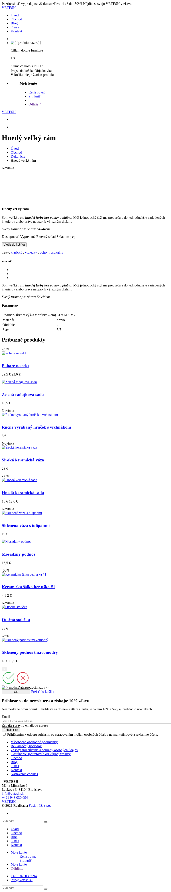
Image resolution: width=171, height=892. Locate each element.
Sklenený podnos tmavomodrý (30, 652)
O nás (15, 27)
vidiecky (31, 252)
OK (16, 691)
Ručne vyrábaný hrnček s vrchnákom (36, 427)
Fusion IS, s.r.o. (40, 805)
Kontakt (16, 31)
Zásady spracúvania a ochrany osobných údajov (44, 750)
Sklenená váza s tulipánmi (26, 525)
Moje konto (19, 852)
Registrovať (36, 92)
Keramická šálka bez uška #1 (28, 586)
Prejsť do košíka (42, 691)
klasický (16, 252)
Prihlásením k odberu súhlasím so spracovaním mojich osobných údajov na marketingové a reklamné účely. (82, 734)
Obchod (16, 19)
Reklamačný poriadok (26, 746)
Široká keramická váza (23, 460)
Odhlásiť (34, 104)
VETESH (9, 8)
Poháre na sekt (15, 365)
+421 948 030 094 (15, 797)
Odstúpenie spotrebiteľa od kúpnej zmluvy (41, 754)
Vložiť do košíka (14, 244)
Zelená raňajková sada (23, 394)
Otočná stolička (16, 619)
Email (6, 717)
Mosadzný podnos (18, 554)
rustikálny (56, 252)
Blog (14, 23)
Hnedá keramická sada (23, 492)
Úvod (15, 15)
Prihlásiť (34, 96)
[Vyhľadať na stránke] (45, 822)
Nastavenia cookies (24, 774)
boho (43, 252)
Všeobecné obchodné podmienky (34, 742)
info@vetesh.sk (13, 793)
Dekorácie (18, 156)
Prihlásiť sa (11, 729)
